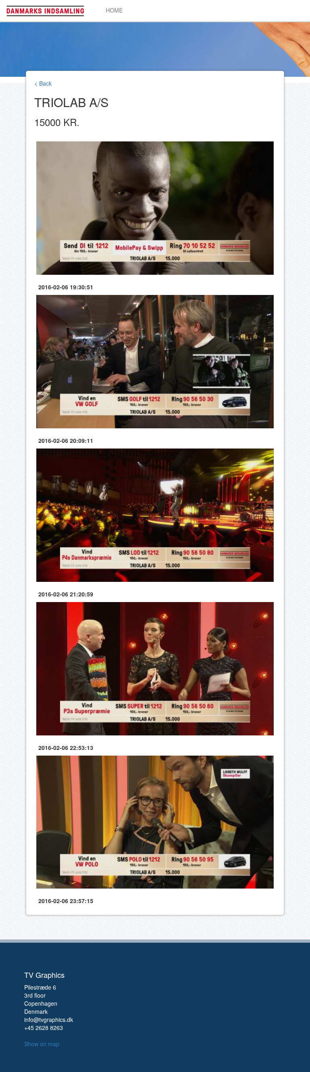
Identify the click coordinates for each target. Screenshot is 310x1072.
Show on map (41, 1044)
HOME (114, 10)
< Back (43, 83)
